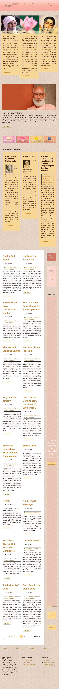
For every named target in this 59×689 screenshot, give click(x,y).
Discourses (27, 662)
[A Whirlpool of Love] (12, 597)
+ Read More (6, 72)
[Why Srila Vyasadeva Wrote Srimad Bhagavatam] (12, 464)
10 (24, 636)
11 (27, 636)
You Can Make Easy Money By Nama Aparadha (31, 306)
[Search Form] (55, 3)
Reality (6, 501)
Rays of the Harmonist (29, 664)
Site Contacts (47, 660)
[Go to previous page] (6, 636)
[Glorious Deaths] (32, 549)
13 (4, 639)
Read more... (10, 225)
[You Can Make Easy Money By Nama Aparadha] (32, 318)
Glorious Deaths (32, 540)
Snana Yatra (29, 445)
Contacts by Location (49, 662)
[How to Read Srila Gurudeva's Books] (12, 321)
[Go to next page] (7, 639)
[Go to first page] (4, 636)
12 (30, 636)
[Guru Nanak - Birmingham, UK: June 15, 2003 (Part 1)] (32, 416)
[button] (53, 451)
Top (46, 685)
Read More (52, 464)
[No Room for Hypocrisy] (32, 268)
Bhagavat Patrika (28, 660)
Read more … (7, 295)
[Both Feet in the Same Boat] (32, 597)
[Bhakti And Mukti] (12, 268)
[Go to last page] (9, 639)
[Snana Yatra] (37, 453)
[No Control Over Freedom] (32, 359)
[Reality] (17, 508)
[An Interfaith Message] (32, 513)
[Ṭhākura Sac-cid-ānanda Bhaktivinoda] (9, 168)
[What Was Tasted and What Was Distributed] (12, 559)
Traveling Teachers (48, 664)
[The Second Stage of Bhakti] (12, 359)
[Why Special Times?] (12, 409)
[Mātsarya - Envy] (27, 163)
